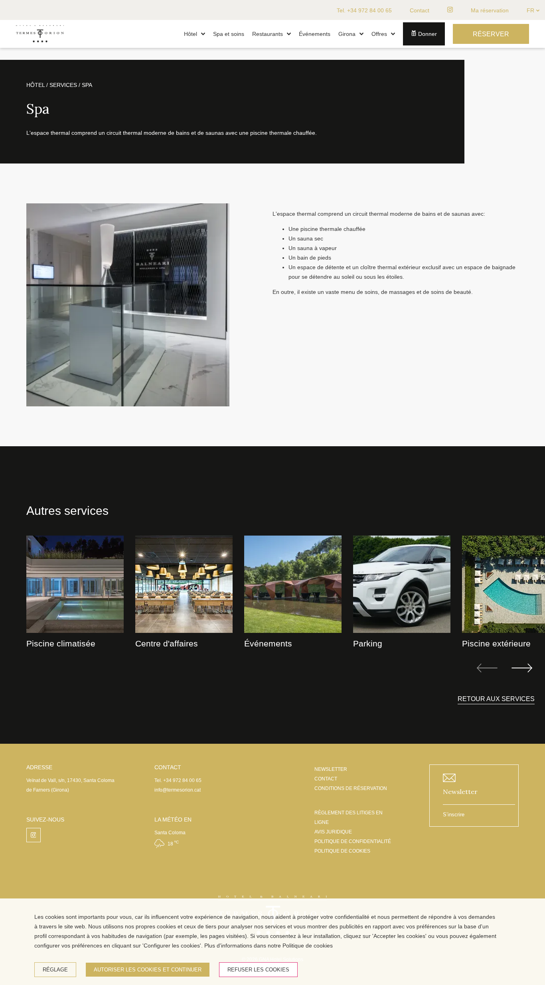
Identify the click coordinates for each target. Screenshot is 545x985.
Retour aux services (496, 698)
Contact (419, 10)
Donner (427, 34)
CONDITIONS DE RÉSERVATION (350, 788)
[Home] (40, 46)
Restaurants (267, 34)
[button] (203, 34)
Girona (346, 34)
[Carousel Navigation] (504, 668)
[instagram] (450, 10)
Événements (314, 34)
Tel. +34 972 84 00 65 (364, 10)
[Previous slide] (487, 668)
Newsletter (460, 792)
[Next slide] (522, 668)
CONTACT (325, 779)
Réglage (55, 970)
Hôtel (190, 34)
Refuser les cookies (258, 970)
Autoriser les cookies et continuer (147, 970)
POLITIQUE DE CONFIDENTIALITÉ (352, 841)
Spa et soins (228, 34)
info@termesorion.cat (177, 790)
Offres (379, 34)
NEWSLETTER (330, 769)
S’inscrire (453, 815)
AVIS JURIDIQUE (333, 832)
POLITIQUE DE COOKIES (342, 851)
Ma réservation (490, 10)
